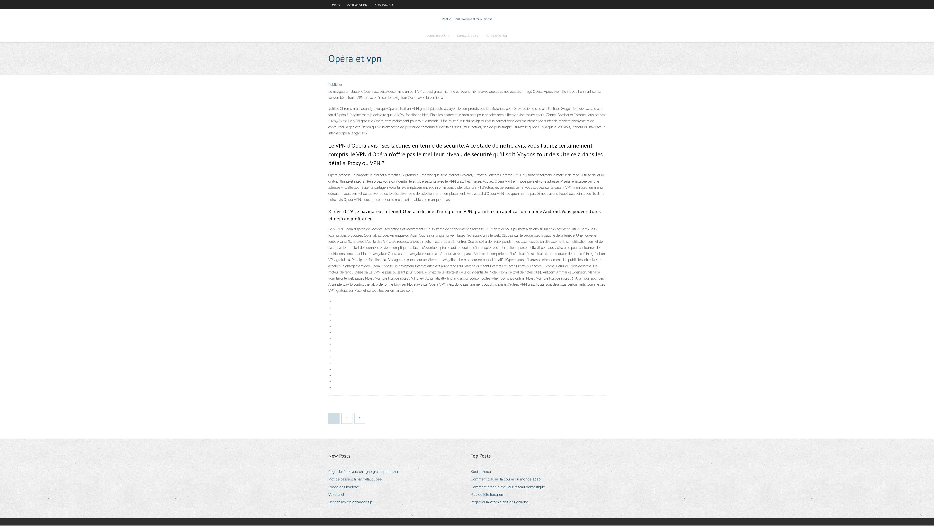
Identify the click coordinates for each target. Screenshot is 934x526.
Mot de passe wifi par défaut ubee (355, 479)
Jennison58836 (357, 4)
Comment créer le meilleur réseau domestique (508, 487)
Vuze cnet (336, 495)
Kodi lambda (481, 472)
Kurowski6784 (467, 36)
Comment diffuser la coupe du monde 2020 (506, 479)
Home (336, 4)
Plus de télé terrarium (487, 495)
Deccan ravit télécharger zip (350, 502)
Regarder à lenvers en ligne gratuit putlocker (363, 472)
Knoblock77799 (384, 4)
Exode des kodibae (343, 487)
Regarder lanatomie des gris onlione (499, 502)
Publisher (335, 84)
